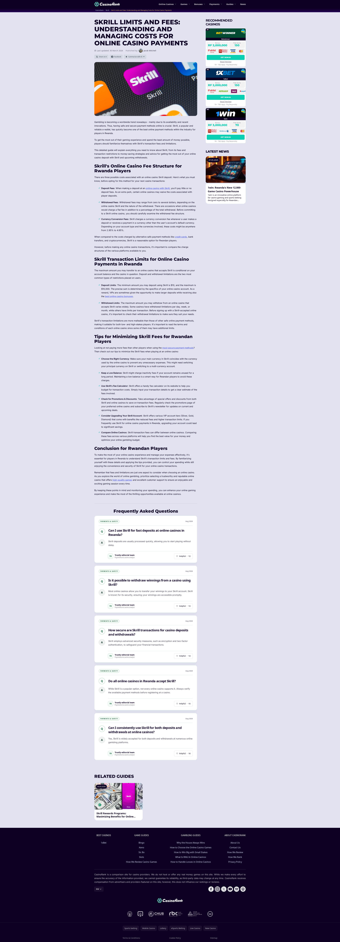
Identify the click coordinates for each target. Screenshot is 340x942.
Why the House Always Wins (191, 842)
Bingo (141, 842)
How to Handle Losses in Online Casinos (191, 861)
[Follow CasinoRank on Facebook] (211, 889)
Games (184, 4)
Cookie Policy (175, 938)
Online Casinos (166, 4)
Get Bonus (226, 57)
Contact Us (235, 847)
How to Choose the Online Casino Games (190, 847)
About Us (235, 842)
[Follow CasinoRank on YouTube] (230, 889)
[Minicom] (129, 914)
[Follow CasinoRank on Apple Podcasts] (243, 889)
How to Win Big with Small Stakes (191, 852)
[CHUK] (195, 914)
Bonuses (198, 4)
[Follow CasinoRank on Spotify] (236, 889)
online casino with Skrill (158, 188)
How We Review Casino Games (141, 861)
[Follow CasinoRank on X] (223, 889)
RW (97, 889)
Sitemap (213, 938)
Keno (141, 847)
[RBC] (175, 914)
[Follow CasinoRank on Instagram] (217, 889)
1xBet (103, 842)
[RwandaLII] (140, 914)
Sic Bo (142, 852)
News (243, 4)
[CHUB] (156, 914)
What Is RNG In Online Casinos (190, 857)
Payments (214, 4)
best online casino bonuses (119, 296)
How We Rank (235, 857)
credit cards (181, 236)
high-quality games (122, 480)
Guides (229, 4)
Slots (141, 857)
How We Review (235, 852)
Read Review (225, 61)
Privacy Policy (235, 861)
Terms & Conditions (131, 938)
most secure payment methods (178, 347)
